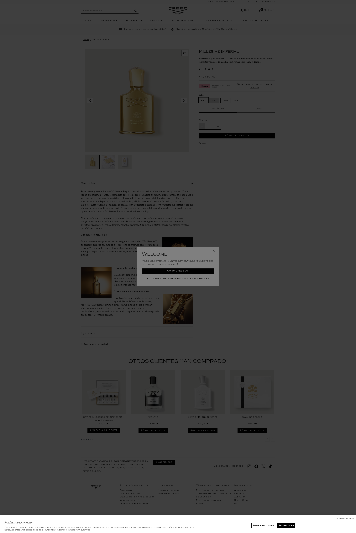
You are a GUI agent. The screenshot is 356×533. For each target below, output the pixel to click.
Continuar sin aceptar (344, 518)
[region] (178, 524)
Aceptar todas (286, 525)
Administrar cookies (263, 525)
